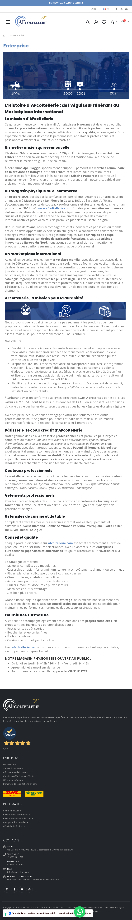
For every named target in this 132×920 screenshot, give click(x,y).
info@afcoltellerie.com (18, 872)
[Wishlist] (104, 22)
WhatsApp (29, 889)
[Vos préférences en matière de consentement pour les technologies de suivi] (6, 914)
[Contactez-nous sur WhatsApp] (79, 912)
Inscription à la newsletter (16, 822)
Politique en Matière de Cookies (19, 818)
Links (93, 9)
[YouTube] (126, 9)
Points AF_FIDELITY (12, 810)
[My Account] (96, 22)
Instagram (7, 889)
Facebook (14, 889)
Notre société (9, 764)
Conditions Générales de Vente (18, 776)
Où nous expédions (13, 780)
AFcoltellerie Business (14, 826)
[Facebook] (116, 9)
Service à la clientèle (13, 768)
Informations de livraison (15, 772)
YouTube (22, 889)
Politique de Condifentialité (16, 814)
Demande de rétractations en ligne (20, 783)
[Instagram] (121, 9)
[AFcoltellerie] (31, 21)
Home (4, 35)
